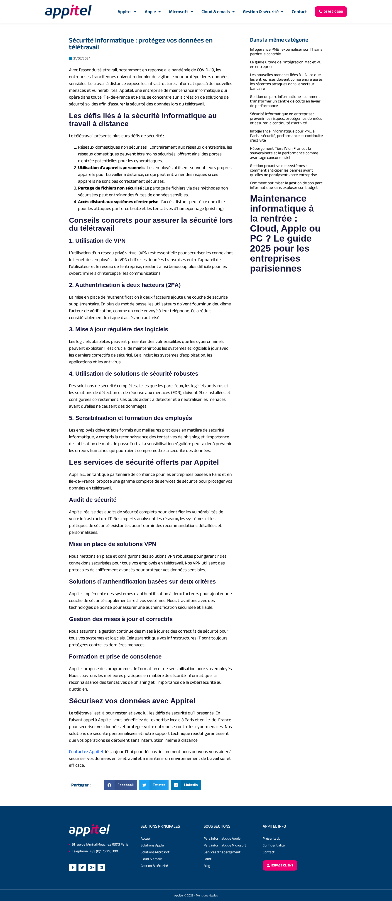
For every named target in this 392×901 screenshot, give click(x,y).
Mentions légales (207, 895)
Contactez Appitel (86, 751)
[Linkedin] (101, 867)
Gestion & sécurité (261, 11)
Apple (150, 11)
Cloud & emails (215, 11)
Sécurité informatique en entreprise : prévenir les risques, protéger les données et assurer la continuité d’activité (286, 118)
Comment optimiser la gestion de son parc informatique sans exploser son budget (286, 185)
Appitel (125, 11)
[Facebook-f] (72, 867)
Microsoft (178, 11)
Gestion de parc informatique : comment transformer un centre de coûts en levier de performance (285, 101)
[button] (120, 785)
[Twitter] (82, 867)
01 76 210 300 (333, 11)
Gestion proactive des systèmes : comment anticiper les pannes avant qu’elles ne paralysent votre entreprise (283, 170)
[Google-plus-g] (92, 867)
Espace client (282, 865)
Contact (299, 11)
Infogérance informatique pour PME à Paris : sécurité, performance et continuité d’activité (286, 135)
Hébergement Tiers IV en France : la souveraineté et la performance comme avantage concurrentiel (284, 153)
